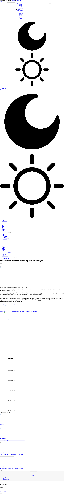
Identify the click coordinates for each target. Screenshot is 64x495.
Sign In (9, 252)
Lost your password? (3, 491)
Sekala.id (3, 289)
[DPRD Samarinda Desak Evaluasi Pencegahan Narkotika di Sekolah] (11, 381)
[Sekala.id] (3, 88)
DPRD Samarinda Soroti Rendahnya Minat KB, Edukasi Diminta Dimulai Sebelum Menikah (20, 378)
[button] (1, 1)
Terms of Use (19, 0)
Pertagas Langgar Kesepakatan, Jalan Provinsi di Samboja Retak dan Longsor (12, 440)
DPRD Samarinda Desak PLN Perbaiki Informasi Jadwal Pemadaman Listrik (11, 468)
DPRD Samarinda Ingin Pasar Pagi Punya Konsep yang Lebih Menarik (17, 368)
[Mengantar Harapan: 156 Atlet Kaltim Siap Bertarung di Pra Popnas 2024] (7, 451)
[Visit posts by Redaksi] (1, 264)
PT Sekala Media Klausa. (9, 481)
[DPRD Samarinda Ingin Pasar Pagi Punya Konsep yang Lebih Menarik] (11, 361)
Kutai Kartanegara (6, 258)
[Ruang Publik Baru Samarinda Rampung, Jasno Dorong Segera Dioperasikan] (11, 401)
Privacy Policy (13, 0)
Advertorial (2, 258)
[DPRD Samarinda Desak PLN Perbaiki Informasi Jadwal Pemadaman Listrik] (7, 465)
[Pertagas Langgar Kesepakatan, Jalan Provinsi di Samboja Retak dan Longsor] (7, 437)
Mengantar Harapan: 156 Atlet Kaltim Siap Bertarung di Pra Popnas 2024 (11, 454)
